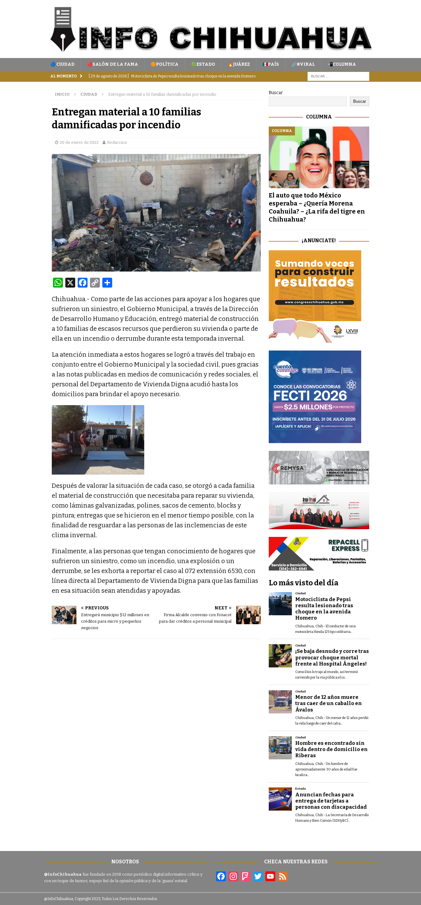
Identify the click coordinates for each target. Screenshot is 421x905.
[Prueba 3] (319, 525)
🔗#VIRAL (303, 64)
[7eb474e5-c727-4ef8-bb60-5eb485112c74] (319, 480)
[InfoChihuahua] (210, 54)
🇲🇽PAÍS (271, 64)
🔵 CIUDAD (62, 64)
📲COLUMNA (342, 64)
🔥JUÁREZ (239, 64)
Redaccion (117, 142)
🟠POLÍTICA (164, 64)
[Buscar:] (338, 76)
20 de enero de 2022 (79, 142)
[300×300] (315, 339)
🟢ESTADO (203, 64)
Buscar (276, 92)
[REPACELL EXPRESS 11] (319, 567)
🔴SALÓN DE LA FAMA (112, 64)
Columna (319, 117)
